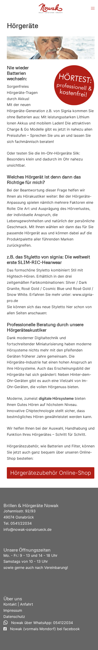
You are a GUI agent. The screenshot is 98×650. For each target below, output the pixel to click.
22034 (26, 523)
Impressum (12, 610)
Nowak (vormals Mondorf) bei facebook (43, 629)
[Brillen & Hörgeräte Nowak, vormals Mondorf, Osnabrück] (50, 8)
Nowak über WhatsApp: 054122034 (40, 622)
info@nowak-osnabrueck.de (27, 529)
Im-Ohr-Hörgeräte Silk (60, 153)
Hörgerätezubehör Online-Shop (50, 472)
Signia (66, 110)
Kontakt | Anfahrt (18, 604)
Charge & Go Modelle (25, 129)
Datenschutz (14, 616)
